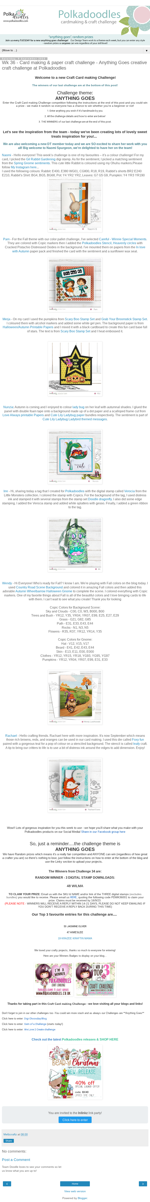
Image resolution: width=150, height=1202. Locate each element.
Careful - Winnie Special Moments (122, 239)
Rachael (11, 735)
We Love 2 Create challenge (39, 1029)
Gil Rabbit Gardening (40, 159)
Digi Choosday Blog (35, 1018)
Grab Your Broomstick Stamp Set (124, 319)
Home (75, 1183)
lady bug (78, 407)
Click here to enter (75, 1120)
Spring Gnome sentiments (32, 163)
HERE (73, 897)
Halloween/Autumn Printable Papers (28, 327)
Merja (6, 319)
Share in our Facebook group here (103, 832)
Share (8, 1140)
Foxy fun (138, 739)
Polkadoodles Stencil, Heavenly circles (109, 243)
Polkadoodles (74, 491)
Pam (6, 239)
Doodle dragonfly (100, 499)
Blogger (82, 1198)
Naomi (6, 155)
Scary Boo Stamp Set (80, 319)
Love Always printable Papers (23, 415)
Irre (6, 491)
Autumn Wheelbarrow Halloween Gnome (43, 591)
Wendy (7, 583)
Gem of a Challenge (35, 1024)
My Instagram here (24, 167)
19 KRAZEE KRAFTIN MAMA (75, 938)
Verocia (129, 491)
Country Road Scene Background (39, 587)
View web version (75, 1191)
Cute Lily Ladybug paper (68, 415)
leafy (136, 743)
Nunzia (8, 407)
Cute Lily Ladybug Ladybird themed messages (75, 419)
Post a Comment (16, 1160)
